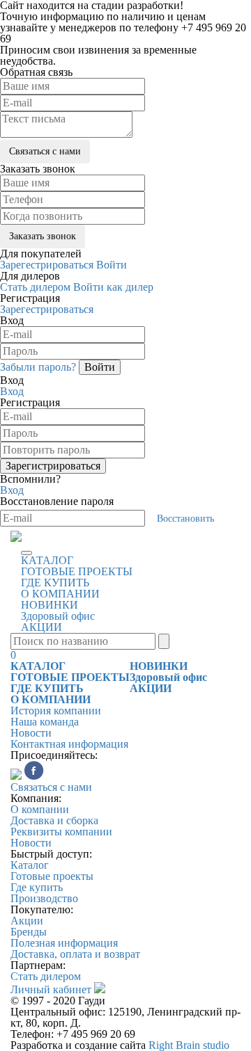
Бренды (28, 932)
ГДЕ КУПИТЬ (55, 582)
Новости (31, 733)
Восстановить (185, 518)
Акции (26, 920)
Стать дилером (35, 287)
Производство (44, 898)
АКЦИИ (41, 627)
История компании (55, 710)
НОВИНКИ (49, 605)
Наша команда (44, 722)
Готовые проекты (51, 876)
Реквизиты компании (61, 831)
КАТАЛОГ (47, 560)
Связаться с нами (51, 787)
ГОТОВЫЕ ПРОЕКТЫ (76, 571)
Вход (12, 391)
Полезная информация (64, 943)
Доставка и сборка (54, 820)
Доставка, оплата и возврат (75, 954)
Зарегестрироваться (46, 265)
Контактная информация (69, 744)
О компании (39, 809)
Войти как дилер (113, 287)
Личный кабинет (50, 989)
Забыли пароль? (38, 367)
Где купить (36, 887)
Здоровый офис (58, 616)
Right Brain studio (189, 1045)
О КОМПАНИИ (60, 594)
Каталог (29, 865)
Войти (111, 265)
